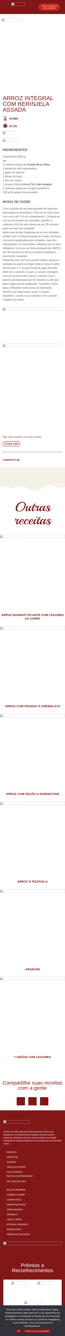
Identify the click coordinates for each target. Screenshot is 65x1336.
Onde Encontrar (16, 1167)
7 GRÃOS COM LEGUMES (32, 1057)
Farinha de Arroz (16, 1205)
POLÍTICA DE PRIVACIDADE (20, 1176)
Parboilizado (14, 1229)
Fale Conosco (14, 1172)
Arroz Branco (15, 1209)
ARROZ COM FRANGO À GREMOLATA (32, 706)
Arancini (32, 969)
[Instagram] (44, 1101)
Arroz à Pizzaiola (32, 881)
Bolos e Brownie (16, 1190)
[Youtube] (32, 1101)
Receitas (11, 1152)
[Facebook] (21, 1101)
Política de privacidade (37, 1331)
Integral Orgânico (17, 1224)
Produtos (12, 1157)
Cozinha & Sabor (16, 1195)
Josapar (11, 1162)
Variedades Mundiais (18, 1234)
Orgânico (12, 1214)
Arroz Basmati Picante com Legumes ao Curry (32, 616)
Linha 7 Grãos (14, 1219)
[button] (61, 21)
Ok (18, 1331)
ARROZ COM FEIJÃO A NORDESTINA (32, 794)
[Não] (59, 1320)
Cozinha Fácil (14, 1200)
